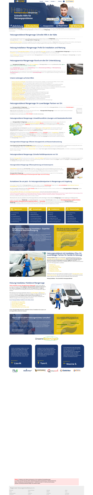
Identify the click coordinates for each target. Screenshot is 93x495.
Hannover (12, 194)
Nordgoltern (17, 194)
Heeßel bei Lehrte (23, 194)
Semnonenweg (76, 193)
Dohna (11, 491)
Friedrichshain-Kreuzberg (15, 193)
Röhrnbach (11, 490)
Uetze (64, 194)
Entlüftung (48, 67)
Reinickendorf (62, 193)
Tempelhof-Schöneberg (46, 193)
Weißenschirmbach (31, 490)
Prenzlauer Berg (29, 193)
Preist (66, 491)
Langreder (40, 194)
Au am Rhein (67, 493)
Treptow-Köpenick (55, 193)
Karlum (66, 490)
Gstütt (81, 193)
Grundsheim (49, 493)
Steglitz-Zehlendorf (69, 193)
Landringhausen (59, 194)
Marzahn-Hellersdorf (37, 193)
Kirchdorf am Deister (51, 194)
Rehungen (48, 490)
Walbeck (48, 491)
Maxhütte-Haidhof (13, 493)
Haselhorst (23, 193)
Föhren (29, 491)
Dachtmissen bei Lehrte (32, 194)
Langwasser (30, 493)
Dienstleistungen (69, 107)
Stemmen (44, 194)
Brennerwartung (42, 67)
